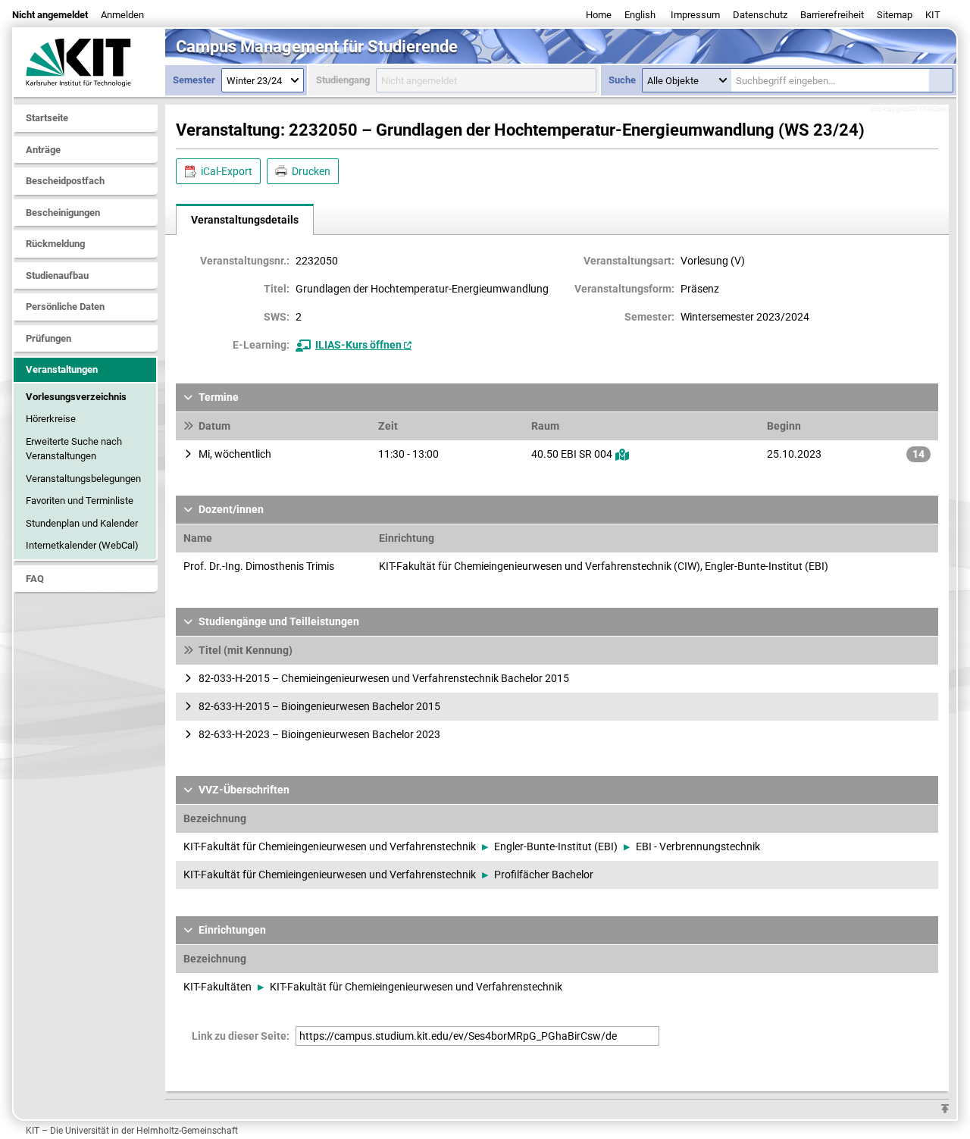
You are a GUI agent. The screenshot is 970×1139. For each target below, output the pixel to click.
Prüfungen (48, 338)
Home (599, 14)
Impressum (695, 14)
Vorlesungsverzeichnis (76, 396)
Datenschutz (760, 14)
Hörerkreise (51, 418)
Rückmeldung (55, 243)
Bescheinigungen (63, 212)
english (640, 14)
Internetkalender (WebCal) (82, 545)
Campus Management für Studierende (317, 46)
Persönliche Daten (65, 306)
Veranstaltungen (62, 369)
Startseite (47, 118)
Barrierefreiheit (832, 14)
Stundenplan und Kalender (82, 523)
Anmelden (122, 14)
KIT (932, 14)
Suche (622, 80)
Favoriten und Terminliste (79, 500)
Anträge (43, 149)
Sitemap (894, 14)
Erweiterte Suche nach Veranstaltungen (74, 449)
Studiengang (343, 80)
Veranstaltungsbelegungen (83, 478)
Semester (194, 80)
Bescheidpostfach (65, 180)
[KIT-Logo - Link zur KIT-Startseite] (89, 62)
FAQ (35, 578)
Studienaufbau (57, 275)
